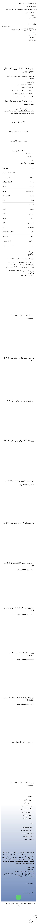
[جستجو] (2, 6)
